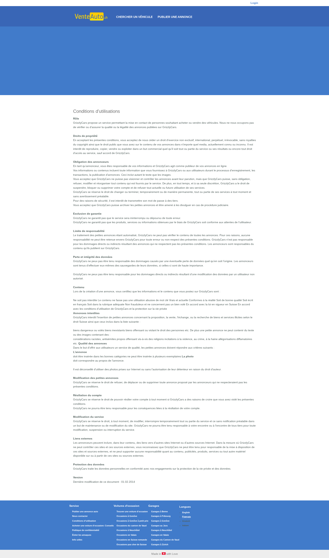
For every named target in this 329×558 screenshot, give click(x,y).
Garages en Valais (160, 535)
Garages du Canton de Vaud (165, 540)
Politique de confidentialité (85, 530)
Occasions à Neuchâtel (128, 530)
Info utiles (77, 540)
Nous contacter (80, 516)
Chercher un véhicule (134, 16)
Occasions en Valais (127, 535)
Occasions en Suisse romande (132, 540)
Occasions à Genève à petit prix (132, 521)
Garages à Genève (160, 521)
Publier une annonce (175, 16)
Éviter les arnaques (81, 535)
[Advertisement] (164, 55)
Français (186, 517)
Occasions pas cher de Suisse (132, 544)
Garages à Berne (159, 511)
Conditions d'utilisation (84, 521)
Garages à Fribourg (161, 516)
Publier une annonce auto (85, 511)
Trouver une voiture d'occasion (132, 511)
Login (254, 2)
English (186, 512)
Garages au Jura (159, 525)
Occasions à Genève (127, 516)
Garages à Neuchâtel (161, 530)
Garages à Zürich (159, 544)
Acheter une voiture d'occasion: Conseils (93, 525)
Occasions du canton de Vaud (132, 525)
